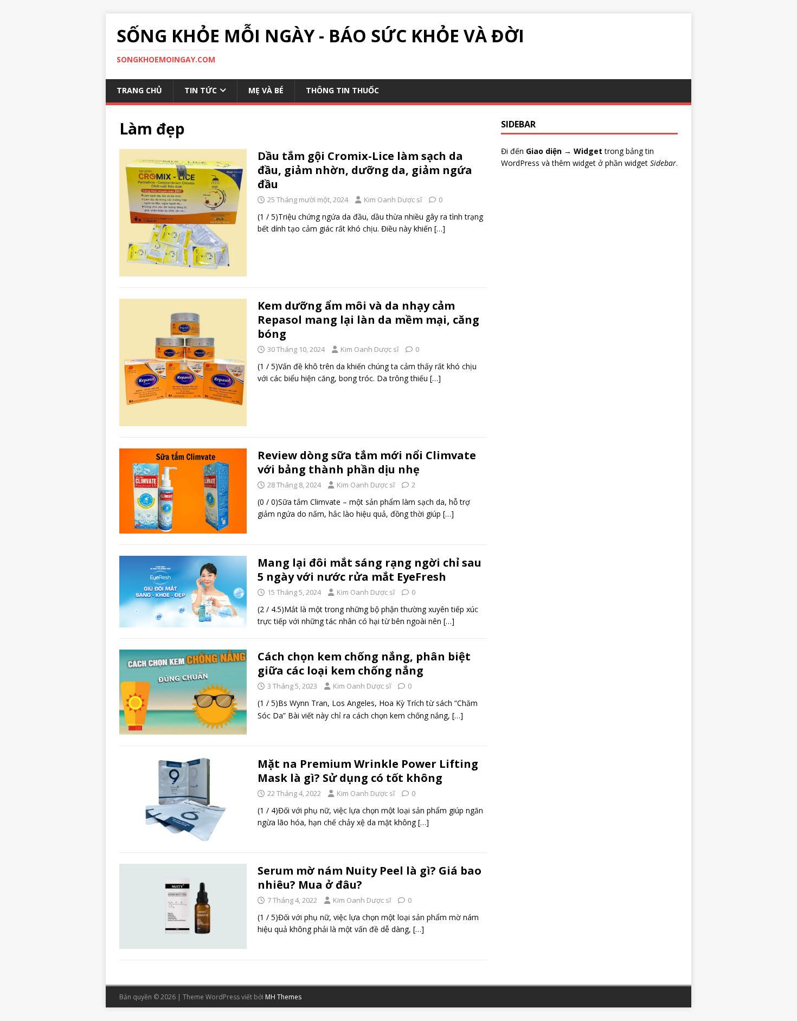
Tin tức (200, 90)
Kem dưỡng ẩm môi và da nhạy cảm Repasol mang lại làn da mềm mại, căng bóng (368, 319)
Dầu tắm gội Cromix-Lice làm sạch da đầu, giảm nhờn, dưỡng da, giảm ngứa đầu (365, 170)
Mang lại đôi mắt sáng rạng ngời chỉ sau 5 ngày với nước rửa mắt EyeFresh (369, 569)
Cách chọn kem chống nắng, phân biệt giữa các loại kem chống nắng (364, 663)
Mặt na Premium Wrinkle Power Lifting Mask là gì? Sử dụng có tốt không (368, 770)
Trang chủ (139, 90)
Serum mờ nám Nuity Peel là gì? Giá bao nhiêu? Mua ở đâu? (369, 877)
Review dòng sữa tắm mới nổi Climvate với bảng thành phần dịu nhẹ (367, 462)
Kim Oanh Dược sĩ (393, 199)
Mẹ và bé (266, 90)
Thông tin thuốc (342, 90)
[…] (439, 228)
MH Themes (283, 996)
